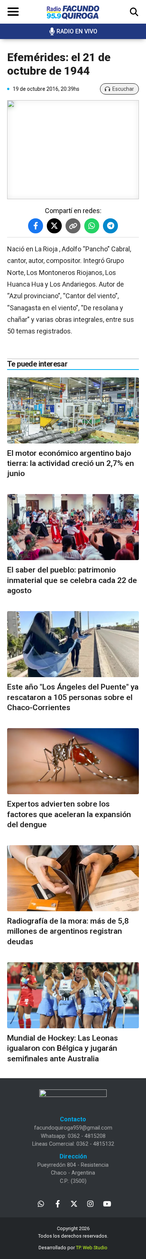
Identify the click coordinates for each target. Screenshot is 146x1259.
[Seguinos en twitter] (73, 1203)
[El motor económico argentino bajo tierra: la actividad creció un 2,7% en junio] (73, 410)
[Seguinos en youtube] (106, 1203)
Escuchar (123, 89)
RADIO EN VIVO (77, 31)
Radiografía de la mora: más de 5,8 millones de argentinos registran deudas (68, 931)
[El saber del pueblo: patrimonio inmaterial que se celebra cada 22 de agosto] (73, 527)
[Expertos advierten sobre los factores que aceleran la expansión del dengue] (73, 761)
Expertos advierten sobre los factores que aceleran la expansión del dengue (69, 814)
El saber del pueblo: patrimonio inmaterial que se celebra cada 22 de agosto (72, 580)
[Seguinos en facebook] (57, 1203)
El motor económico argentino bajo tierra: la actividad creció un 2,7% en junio (70, 463)
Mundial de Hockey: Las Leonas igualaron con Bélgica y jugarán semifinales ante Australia (62, 1048)
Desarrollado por (73, 1247)
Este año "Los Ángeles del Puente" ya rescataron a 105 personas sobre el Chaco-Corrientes (73, 697)
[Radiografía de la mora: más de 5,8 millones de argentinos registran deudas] (73, 878)
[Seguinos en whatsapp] (41, 1203)
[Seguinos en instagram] (90, 1203)
